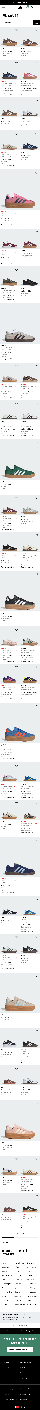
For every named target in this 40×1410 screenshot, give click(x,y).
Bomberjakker (7, 1275)
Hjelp (5, 1378)
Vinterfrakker (6, 1259)
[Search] (31, 7)
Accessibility (24, 1399)
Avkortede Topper (5, 1272)
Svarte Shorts (32, 1300)
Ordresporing (7, 1367)
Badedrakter (6, 1288)
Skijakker (17, 1292)
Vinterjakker (31, 1267)
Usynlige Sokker (17, 1276)
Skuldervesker (19, 1304)
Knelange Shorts (5, 1305)
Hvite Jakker (31, 1292)
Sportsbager (6, 1284)
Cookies (6, 1394)
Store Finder (24, 1378)
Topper (4, 1279)
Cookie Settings (8, 1389)
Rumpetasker (6, 1267)
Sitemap (22, 1367)
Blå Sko (17, 1267)
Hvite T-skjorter (17, 1259)
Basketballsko (32, 1296)
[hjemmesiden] (20, 8)
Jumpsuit (5, 1263)
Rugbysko (30, 1259)
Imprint (5, 1373)
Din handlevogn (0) (27, 1331)
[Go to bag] (36, 7)
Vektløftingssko (32, 1288)
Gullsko (17, 1271)
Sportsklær (18, 1288)
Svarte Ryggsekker (31, 1276)
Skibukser (18, 1296)
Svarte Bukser (19, 1263)
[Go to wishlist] (8, 7)
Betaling (23, 1373)
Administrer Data (25, 1389)
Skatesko (30, 1263)
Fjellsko (30, 1271)
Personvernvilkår (25, 1394)
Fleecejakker (31, 1284)
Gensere (5, 1296)
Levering (6, 1362)
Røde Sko (17, 1300)
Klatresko (30, 1279)
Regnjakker (18, 1279)
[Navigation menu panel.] (3, 7)
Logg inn (10, 1331)
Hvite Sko (17, 1284)
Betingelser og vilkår (10, 1399)
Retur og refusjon (25, 1362)
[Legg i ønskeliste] (16, 30)
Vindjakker (5, 1300)
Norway (23, 1407)
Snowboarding (7, 1292)
